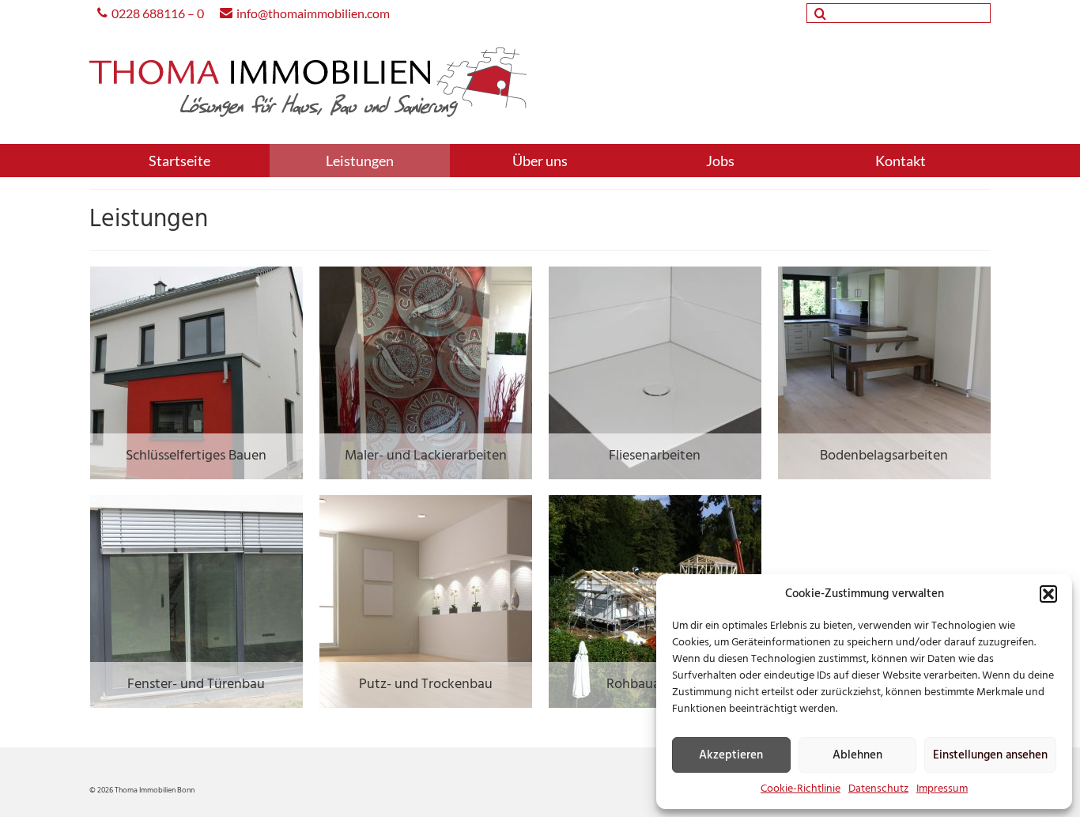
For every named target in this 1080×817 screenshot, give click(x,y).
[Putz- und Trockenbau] (425, 601)
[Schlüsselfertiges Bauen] (196, 373)
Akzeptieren (731, 755)
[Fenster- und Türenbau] (196, 601)
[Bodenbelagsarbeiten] (884, 373)
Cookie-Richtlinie (800, 789)
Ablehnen (857, 755)
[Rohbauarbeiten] (655, 601)
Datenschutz (878, 789)
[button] (1048, 594)
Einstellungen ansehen (990, 755)
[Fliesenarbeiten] (655, 373)
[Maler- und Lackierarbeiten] (425, 373)
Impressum (942, 789)
